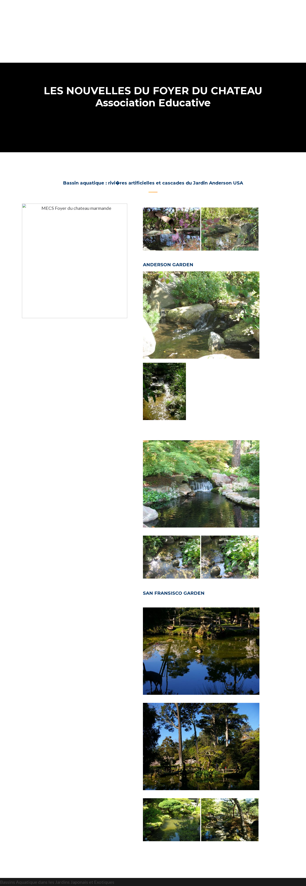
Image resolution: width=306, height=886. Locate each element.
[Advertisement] (153, 31)
